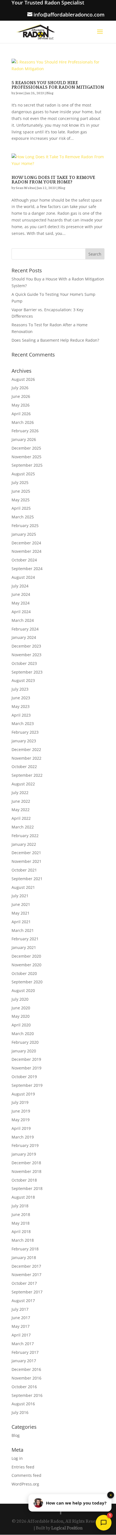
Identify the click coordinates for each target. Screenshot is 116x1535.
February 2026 (25, 430)
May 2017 (21, 1326)
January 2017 (24, 1360)
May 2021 (21, 913)
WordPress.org (25, 1484)
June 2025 (21, 491)
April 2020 (21, 1025)
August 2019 (23, 1094)
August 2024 (23, 577)
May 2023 (21, 706)
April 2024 (21, 611)
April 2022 (21, 818)
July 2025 (20, 482)
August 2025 (23, 473)
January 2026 (24, 439)
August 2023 (23, 680)
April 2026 (21, 413)
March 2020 (23, 1033)
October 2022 (24, 766)
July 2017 (20, 1309)
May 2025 (21, 499)
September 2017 (27, 1292)
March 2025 (23, 516)
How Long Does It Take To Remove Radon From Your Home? (53, 180)
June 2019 (21, 1111)
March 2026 (23, 422)
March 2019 (23, 1137)
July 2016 (20, 1412)
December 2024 (26, 542)
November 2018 (26, 1171)
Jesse (19, 92)
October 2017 (24, 1283)
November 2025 (26, 456)
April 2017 (21, 1335)
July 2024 (20, 586)
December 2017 (26, 1266)
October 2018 (24, 1180)
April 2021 (21, 921)
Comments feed (26, 1475)
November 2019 (26, 1068)
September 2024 (27, 568)
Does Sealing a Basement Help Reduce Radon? (55, 340)
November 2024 (26, 551)
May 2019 (21, 1119)
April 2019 (21, 1128)
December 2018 (26, 1162)
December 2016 (26, 1369)
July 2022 (20, 792)
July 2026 (20, 387)
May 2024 (21, 603)
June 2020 (21, 1007)
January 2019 (24, 1154)
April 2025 (21, 508)
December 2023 (26, 646)
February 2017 (25, 1352)
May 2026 (21, 405)
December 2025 (26, 448)
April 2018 (21, 1231)
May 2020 (21, 1016)
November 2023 (26, 654)
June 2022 (21, 801)
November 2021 (26, 861)
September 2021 (27, 878)
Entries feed (23, 1467)
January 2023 (24, 740)
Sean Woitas (25, 187)
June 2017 (21, 1317)
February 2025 (25, 525)
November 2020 (26, 964)
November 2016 (26, 1378)
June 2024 (21, 594)
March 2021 (23, 930)
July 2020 (20, 999)
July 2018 (20, 1205)
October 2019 (24, 1076)
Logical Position (66, 1527)
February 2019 (25, 1145)
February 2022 (25, 835)
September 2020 (27, 981)
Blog (49, 92)
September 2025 (27, 465)
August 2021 (23, 887)
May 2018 (21, 1223)
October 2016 (24, 1386)
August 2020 (23, 990)
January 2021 (24, 947)
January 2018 (24, 1257)
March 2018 (23, 1240)
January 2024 (24, 637)
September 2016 (27, 1395)
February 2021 (25, 938)
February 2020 (25, 1042)
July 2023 (20, 689)
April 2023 (21, 715)
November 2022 (26, 758)
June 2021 (21, 904)
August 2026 (23, 379)
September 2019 (27, 1085)
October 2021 (24, 870)
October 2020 (24, 973)
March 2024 (23, 620)
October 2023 (24, 663)
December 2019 (26, 1059)
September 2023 (27, 672)
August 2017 (23, 1300)
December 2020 (26, 956)
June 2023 (21, 697)
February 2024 (25, 629)
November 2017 (26, 1274)
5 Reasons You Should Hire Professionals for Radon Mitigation (58, 85)
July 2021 (20, 895)
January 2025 (24, 534)
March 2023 (23, 723)
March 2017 (23, 1343)
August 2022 (23, 784)
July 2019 (20, 1102)
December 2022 (26, 749)
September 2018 (27, 1188)
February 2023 (25, 732)
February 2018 (25, 1248)
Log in (17, 1458)
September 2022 (27, 775)
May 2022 (21, 809)
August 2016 (23, 1403)
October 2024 (24, 560)
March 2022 (23, 827)
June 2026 (21, 396)
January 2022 (24, 844)
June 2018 (21, 1214)
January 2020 (24, 1051)
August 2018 (23, 1197)
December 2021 (26, 852)
